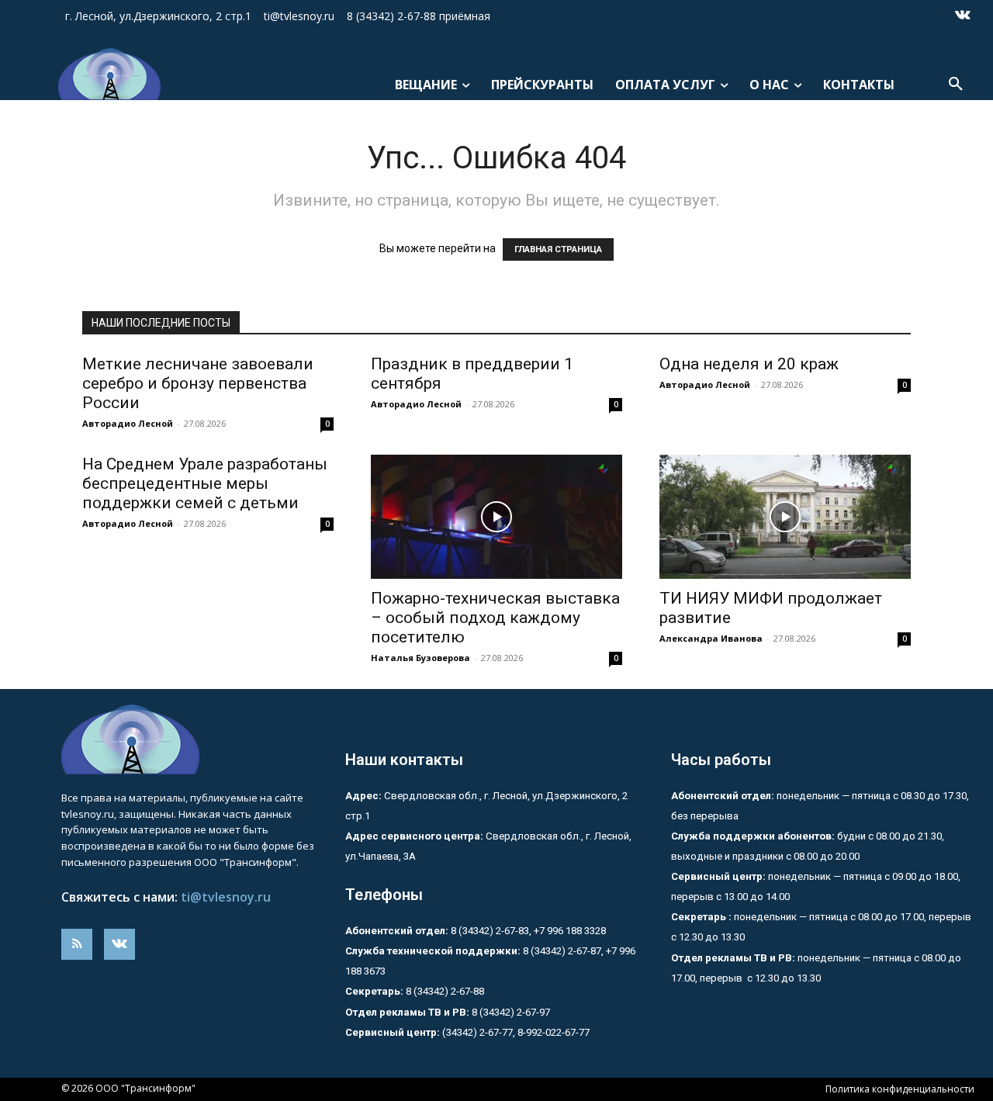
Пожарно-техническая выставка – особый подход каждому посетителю (495, 617)
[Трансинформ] (104, 74)
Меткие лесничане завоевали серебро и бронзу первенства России (197, 383)
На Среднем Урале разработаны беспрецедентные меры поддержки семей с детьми (204, 483)
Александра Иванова (711, 638)
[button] (955, 84)
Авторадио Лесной (127, 423)
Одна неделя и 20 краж (749, 364)
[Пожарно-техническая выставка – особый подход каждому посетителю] (496, 517)
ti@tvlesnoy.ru (226, 896)
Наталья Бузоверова (420, 657)
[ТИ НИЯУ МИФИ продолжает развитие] (785, 517)
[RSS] (76, 944)
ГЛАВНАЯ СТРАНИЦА (558, 249)
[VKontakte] (962, 16)
